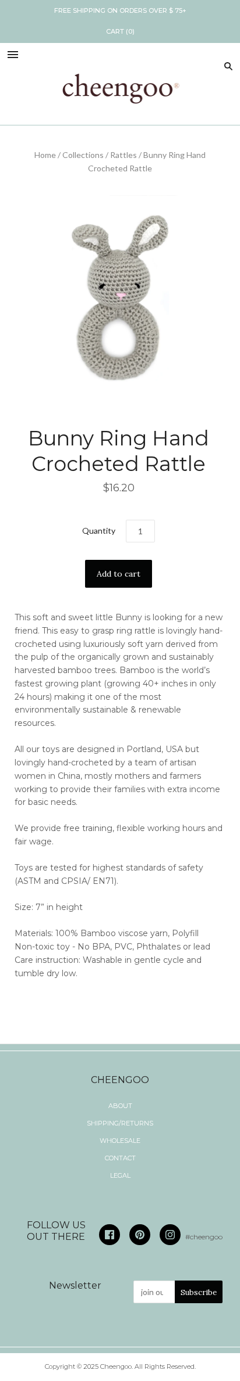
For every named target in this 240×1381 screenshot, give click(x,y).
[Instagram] (170, 1234)
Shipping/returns (120, 1123)
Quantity (98, 530)
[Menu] (13, 55)
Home (45, 155)
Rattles (123, 155)
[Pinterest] (139, 1234)
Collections (83, 155)
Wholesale (120, 1141)
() (120, 31)
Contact (120, 1158)
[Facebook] (109, 1234)
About (120, 1106)
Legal (120, 1175)
